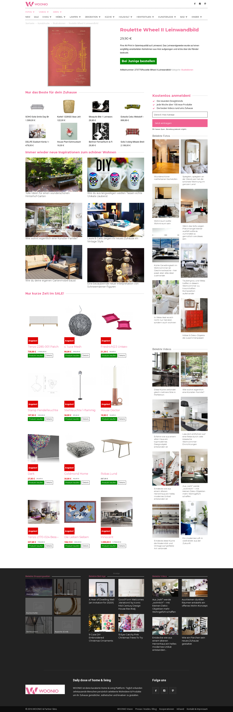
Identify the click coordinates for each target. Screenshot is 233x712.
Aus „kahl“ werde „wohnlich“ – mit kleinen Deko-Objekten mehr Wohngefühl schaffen (194, 491)
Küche (108, 17)
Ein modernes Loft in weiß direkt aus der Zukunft (193, 541)
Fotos (28, 12)
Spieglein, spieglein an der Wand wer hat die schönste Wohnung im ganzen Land (194, 180)
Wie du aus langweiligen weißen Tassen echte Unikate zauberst (114, 195)
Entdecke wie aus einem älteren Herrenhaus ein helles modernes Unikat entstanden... (164, 643)
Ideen (56, 12)
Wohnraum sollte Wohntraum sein (162, 222)
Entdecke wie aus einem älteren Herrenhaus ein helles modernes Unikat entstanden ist (164, 493)
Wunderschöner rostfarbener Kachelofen (165, 177)
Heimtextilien (144, 17)
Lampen (74, 17)
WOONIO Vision (125, 709)
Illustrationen (59, 23)
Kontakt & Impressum (197, 709)
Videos (42, 12)
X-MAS (45, 17)
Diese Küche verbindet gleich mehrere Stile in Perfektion (165, 392)
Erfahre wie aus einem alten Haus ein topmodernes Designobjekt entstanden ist (165, 441)
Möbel (59, 17)
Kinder (195, 17)
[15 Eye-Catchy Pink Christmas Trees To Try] (131, 623)
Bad (182, 17)
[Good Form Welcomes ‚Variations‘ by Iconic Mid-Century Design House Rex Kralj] (131, 588)
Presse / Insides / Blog (146, 709)
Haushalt (124, 17)
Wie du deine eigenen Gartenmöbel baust (50, 280)
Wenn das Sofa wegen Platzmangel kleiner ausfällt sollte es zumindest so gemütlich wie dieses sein (193, 232)
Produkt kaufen (36, 355)
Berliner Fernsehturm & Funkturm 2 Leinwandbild (111, 141)
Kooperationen (166, 709)
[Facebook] (194, 4)
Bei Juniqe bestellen (138, 61)
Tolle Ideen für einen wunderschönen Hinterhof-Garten (47, 195)
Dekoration (91, 17)
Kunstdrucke (165, 17)
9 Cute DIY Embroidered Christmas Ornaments (101, 637)
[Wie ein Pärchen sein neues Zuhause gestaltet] (195, 626)
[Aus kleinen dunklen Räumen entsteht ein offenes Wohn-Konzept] (195, 588)
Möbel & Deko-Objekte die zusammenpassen (194, 336)
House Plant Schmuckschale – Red (73, 141)
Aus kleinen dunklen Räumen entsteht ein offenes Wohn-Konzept (195, 602)
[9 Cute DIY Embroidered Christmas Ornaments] (102, 623)
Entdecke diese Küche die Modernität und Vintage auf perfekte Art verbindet (164, 544)
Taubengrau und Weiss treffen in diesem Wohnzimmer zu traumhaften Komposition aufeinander (194, 287)
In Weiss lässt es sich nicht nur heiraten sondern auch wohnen (165, 320)
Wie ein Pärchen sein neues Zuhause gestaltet (193, 640)
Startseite (29, 23)
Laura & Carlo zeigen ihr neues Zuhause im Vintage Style (112, 240)
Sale (36, 17)
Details (49, 355)
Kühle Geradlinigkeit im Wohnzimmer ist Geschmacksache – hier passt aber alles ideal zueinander (165, 270)
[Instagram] (199, 4)
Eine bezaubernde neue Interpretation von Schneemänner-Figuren (113, 285)
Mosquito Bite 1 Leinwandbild (102, 116)
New (27, 17)
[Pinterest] (205, 4)
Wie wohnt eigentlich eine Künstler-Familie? (51, 238)
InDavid (180, 709)
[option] (37, 122)
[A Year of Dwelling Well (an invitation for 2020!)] (102, 588)
